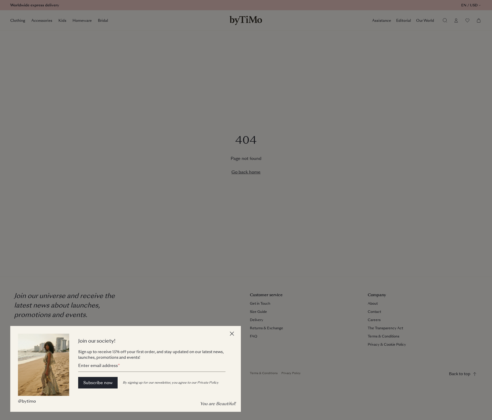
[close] (233, 334)
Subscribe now (97, 383)
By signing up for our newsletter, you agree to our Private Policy (171, 382)
